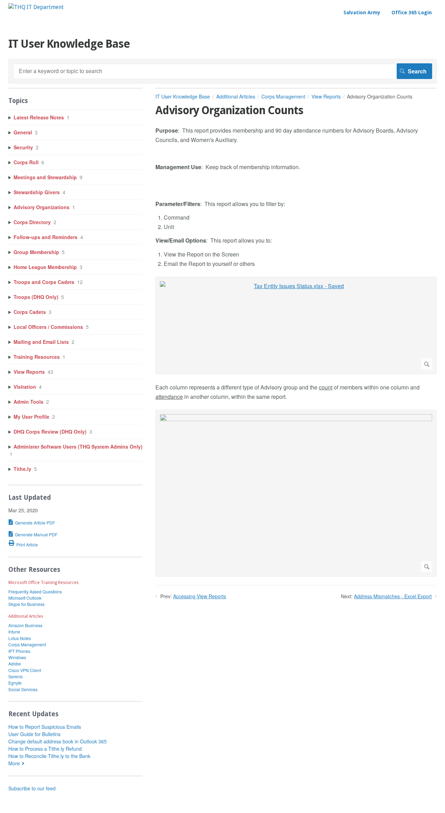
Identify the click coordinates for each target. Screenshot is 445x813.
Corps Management (283, 96)
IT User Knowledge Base (182, 96)
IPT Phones (19, 651)
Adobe (14, 663)
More (14, 763)
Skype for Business (26, 604)
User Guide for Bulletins (34, 734)
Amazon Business (25, 625)
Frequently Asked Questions (35, 591)
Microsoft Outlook (24, 598)
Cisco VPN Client (24, 670)
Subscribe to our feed (32, 788)
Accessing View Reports (199, 596)
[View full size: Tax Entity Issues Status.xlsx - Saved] (296, 325)
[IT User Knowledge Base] (36, 7)
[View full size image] (296, 493)
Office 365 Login (411, 12)
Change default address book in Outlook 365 (57, 741)
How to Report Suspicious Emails (44, 726)
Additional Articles (235, 96)
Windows (17, 657)
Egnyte (15, 683)
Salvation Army (361, 12)
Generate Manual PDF (36, 534)
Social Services (23, 689)
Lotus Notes (19, 638)
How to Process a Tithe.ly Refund (45, 748)
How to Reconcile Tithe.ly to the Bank (49, 755)
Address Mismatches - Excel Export (393, 596)
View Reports (326, 96)
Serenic (15, 676)
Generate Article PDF (35, 523)
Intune (14, 631)
